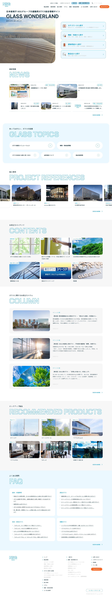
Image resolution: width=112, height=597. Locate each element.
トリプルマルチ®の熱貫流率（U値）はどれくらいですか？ (77, 525)
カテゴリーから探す (49, 562)
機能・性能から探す (49, 564)
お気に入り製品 (54, 3)
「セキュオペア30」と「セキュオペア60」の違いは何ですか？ (31, 537)
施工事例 (59, 7)
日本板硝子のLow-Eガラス (74, 572)
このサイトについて (65, 3)
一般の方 (74, 3)
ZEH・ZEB (70, 570)
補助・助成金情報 (74, 7)
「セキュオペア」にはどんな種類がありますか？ (27, 534)
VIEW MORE (96, 115)
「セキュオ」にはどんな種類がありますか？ (26, 528)
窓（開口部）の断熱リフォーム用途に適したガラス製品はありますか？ (32, 511)
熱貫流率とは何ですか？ (20, 504)
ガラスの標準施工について (74, 564)
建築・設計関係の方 (84, 3)
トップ (45, 557)
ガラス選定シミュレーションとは (76, 562)
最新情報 (53, 7)
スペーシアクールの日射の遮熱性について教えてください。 (77, 508)
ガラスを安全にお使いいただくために (53, 575)
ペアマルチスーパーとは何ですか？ (71, 528)
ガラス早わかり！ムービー (74, 574)
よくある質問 (84, 7)
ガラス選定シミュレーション (51, 573)
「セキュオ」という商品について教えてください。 (28, 525)
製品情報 (46, 7)
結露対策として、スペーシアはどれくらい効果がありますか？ (78, 496)
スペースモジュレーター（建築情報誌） (78, 576)
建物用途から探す (48, 566)
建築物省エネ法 (72, 568)
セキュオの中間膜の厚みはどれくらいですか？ (26, 531)
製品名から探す (48, 568)
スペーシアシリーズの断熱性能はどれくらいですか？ (76, 499)
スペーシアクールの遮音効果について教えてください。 (76, 505)
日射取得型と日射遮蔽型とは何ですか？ (72, 537)
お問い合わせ (93, 7)
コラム (66, 7)
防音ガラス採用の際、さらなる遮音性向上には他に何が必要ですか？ (33, 496)
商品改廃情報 (47, 577)
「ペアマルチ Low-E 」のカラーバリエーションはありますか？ (78, 534)
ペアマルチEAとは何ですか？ (69, 531)
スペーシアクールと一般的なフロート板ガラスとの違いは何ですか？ (80, 502)
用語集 (94, 562)
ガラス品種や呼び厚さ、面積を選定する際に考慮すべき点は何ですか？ (32, 500)
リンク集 (95, 565)
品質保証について (72, 566)
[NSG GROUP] (6, 5)
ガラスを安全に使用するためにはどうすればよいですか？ (30, 507)
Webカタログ (104, 7)
